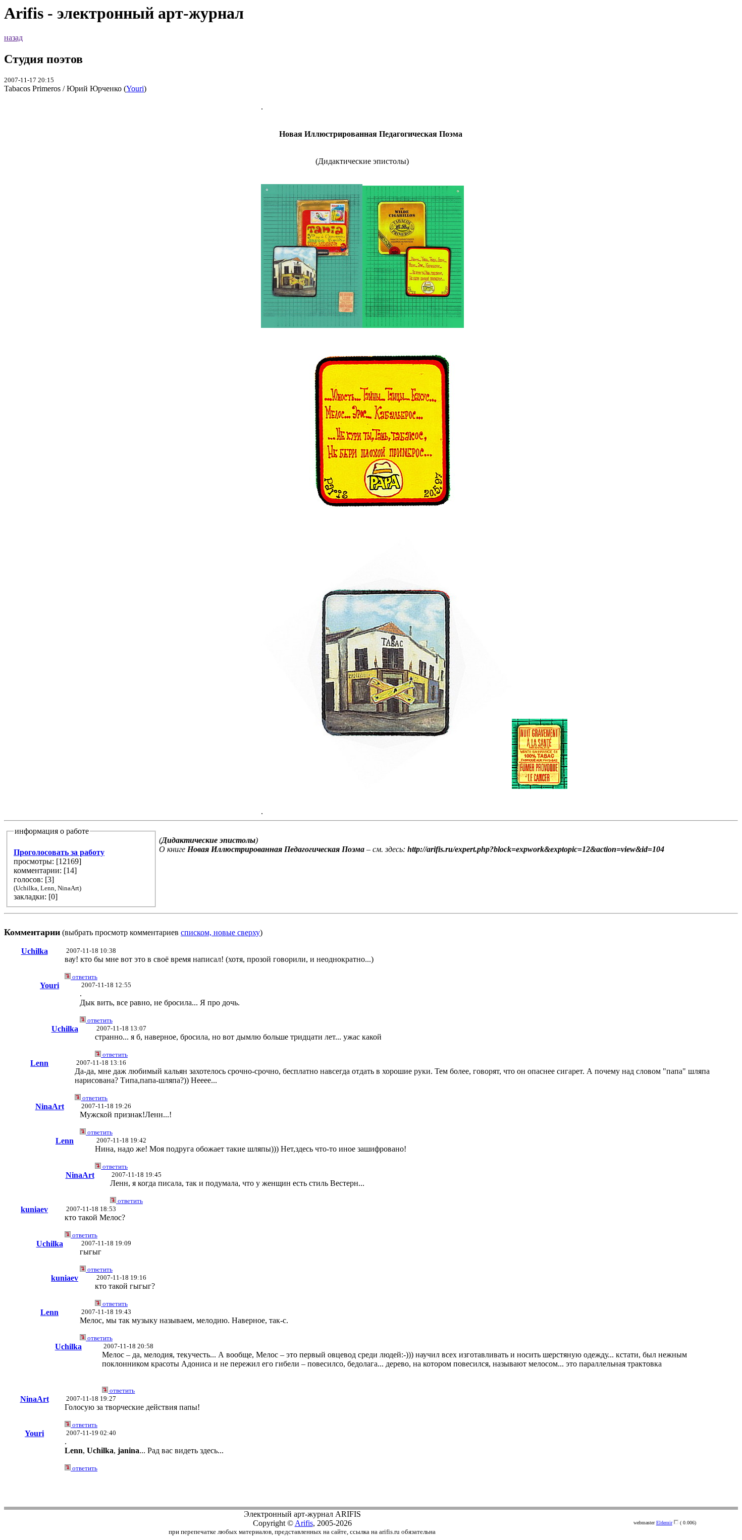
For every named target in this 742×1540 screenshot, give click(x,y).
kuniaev (34, 1209)
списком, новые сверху (220, 932)
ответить (84, 977)
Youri (135, 88)
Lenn (39, 1063)
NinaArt (49, 1106)
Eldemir (664, 1522)
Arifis (304, 1523)
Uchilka (34, 951)
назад (13, 37)
